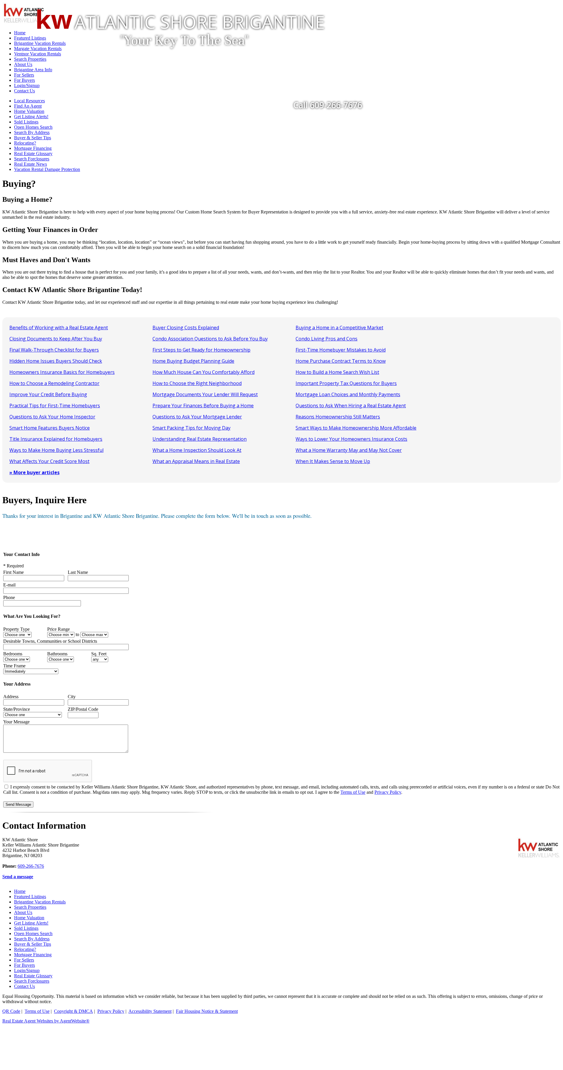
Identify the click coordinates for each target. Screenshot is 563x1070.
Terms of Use (352, 792)
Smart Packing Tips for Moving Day (191, 428)
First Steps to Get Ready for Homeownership (201, 350)
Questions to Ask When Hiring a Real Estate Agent (351, 405)
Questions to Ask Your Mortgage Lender (197, 416)
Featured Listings (30, 896)
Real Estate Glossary (33, 153)
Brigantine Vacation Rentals (40, 901)
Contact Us (24, 986)
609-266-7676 (31, 866)
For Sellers (24, 959)
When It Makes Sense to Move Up (333, 461)
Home (20, 891)
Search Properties (30, 907)
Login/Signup (27, 970)
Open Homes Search (33, 127)
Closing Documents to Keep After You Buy (55, 338)
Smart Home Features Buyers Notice (49, 428)
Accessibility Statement (150, 1011)
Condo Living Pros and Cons (326, 338)
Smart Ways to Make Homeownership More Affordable (356, 428)
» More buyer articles (34, 472)
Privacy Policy (387, 792)
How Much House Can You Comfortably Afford (203, 372)
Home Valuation (29, 917)
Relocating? (25, 142)
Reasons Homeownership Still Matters (338, 416)
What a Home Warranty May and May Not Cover (349, 450)
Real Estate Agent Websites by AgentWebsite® (45, 1020)
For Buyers (24, 965)
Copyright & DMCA (73, 1011)
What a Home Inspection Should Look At (196, 450)
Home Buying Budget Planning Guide (193, 361)
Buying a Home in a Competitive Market (339, 327)
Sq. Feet (98, 653)
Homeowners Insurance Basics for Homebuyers (62, 372)
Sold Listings (26, 121)
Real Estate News (30, 164)
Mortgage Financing (33, 148)
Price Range (58, 629)
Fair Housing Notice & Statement (207, 1011)
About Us (23, 912)
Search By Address (32, 132)
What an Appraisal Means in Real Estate (196, 461)
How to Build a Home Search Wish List (337, 372)
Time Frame (14, 665)
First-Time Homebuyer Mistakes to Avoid (341, 350)
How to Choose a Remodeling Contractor (54, 383)
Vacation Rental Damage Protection (47, 169)
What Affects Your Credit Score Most (49, 461)
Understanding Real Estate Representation (199, 439)
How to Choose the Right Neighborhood (197, 383)
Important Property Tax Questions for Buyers (346, 383)
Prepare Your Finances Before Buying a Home (203, 405)
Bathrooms (57, 653)
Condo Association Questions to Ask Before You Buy (210, 338)
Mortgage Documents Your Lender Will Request (205, 394)
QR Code (11, 1011)
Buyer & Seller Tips (32, 137)
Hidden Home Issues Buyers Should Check (55, 361)
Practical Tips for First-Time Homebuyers (54, 405)
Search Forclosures (31, 158)
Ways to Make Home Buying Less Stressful (56, 450)
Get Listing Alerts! (31, 116)
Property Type (16, 629)
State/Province (16, 709)
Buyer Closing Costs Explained (185, 327)
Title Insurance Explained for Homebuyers (55, 439)
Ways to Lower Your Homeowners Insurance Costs (351, 439)
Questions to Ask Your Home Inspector (52, 416)
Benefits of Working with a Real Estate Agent (58, 327)
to (77, 634)
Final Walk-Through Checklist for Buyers (54, 350)
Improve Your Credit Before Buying (48, 394)
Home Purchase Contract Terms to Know (341, 361)
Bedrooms (12, 653)
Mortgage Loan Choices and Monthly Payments (348, 394)
